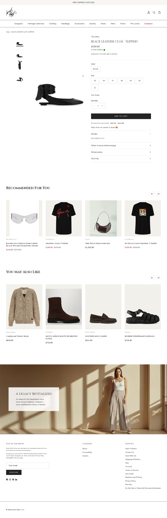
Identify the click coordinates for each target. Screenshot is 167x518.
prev (152, 193)
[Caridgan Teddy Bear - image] (24, 306)
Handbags (65, 23)
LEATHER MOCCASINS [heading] (96, 336)
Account (128, 466)
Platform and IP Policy (133, 477)
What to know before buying (103, 145)
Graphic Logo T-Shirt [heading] (57, 243)
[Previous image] (10, 218)
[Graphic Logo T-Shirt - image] (64, 218)
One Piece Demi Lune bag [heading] (97, 243)
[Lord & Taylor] (11, 13)
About (84, 448)
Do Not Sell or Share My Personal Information (143, 488)
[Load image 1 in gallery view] (59, 74)
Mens (113, 23)
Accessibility (87, 452)
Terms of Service (132, 470)
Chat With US (130, 456)
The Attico (95, 37)
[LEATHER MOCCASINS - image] (103, 306)
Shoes (103, 23)
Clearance (148, 23)
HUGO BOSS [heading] (90, 332)
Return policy (96, 152)
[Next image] (38, 218)
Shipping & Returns (132, 459)
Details (94, 134)
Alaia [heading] (87, 239)
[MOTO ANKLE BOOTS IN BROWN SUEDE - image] (64, 306)
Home (122, 23)
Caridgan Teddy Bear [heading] (17, 336)
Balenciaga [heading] (11, 239)
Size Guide (95, 95)
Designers (18, 23)
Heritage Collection (36, 23)
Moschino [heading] (11, 332)
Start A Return (131, 448)
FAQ (127, 463)
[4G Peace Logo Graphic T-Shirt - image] (143, 218)
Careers (85, 456)
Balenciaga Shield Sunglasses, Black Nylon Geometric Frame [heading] (22, 244)
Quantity (94, 101)
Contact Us (129, 452)
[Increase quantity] (103, 105)
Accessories (79, 23)
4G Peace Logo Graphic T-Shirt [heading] (141, 243)
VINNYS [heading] (49, 332)
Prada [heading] (127, 332)
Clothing (52, 23)
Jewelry (92, 23)
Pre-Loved (134, 23)
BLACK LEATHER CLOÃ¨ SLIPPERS (22, 32)
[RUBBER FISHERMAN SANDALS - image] (143, 306)
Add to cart (121, 116)
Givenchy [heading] (50, 239)
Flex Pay (95, 158)
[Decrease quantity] (93, 105)
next (158, 193)
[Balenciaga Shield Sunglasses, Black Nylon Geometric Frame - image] (24, 218)
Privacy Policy (130, 481)
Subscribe (13, 472)
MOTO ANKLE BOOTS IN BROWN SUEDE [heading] (61, 337)
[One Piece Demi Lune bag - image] (103, 218)
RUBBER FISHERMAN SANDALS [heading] (140, 336)
